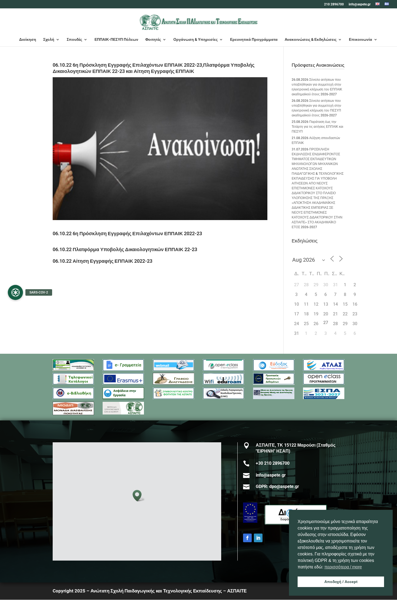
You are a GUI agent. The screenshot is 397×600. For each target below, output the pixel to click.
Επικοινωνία (360, 40)
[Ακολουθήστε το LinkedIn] (258, 538)
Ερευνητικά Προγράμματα (254, 40)
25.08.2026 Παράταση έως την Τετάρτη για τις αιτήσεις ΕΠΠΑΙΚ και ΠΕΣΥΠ (317, 126)
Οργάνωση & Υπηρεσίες (195, 40)
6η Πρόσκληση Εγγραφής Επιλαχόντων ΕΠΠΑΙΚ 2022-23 (137, 233)
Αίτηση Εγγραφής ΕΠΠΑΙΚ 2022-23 (112, 261)
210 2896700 (334, 4)
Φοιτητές (153, 40)
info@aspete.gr (360, 4)
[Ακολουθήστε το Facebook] (247, 538)
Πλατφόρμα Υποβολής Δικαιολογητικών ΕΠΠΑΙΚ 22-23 (135, 249)
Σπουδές (74, 40)
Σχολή (48, 40)
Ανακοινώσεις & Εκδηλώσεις (311, 40)
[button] (139, 495)
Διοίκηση (27, 40)
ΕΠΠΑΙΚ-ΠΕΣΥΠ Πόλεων (116, 40)
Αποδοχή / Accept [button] (341, 581)
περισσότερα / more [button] (343, 567)
